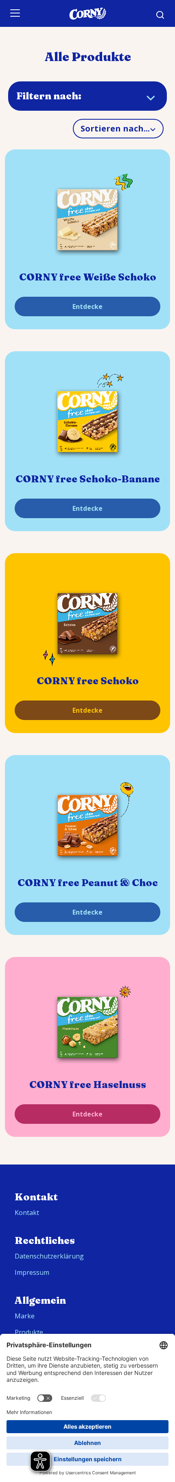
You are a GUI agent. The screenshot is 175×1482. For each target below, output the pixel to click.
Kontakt (27, 1212)
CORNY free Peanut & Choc (88, 883)
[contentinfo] (87, 1323)
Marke (25, 1315)
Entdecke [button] (87, 306)
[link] (87, 220)
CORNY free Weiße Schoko (87, 277)
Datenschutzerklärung (49, 1256)
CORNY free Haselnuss (87, 1084)
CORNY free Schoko (88, 681)
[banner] (87, 13)
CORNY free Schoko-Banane (87, 479)
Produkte (29, 1332)
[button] (160, 15)
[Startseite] (87, 13)
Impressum (32, 1272)
